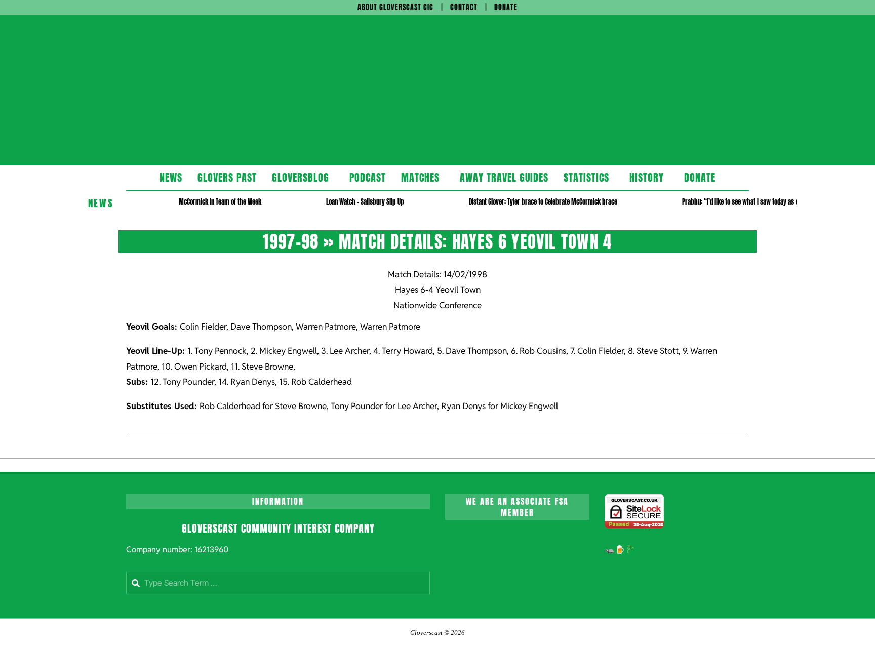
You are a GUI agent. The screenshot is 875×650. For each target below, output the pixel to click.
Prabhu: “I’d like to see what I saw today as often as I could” (760, 202)
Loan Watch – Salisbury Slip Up (365, 202)
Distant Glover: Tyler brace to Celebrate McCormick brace (543, 202)
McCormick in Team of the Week (220, 202)
